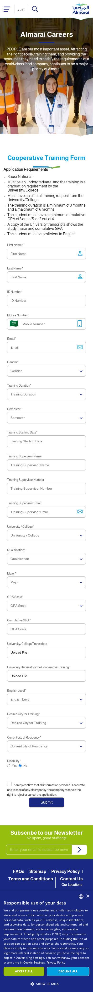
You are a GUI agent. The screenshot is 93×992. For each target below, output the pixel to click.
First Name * (15, 245)
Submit (46, 802)
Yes (14, 765)
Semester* (14, 409)
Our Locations (72, 885)
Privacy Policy (65, 871)
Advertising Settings (30, 958)
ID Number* (15, 292)
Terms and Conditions (30, 879)
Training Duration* (19, 385)
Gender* (12, 362)
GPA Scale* (15, 597)
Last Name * (15, 268)
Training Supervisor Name (24, 456)
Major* (11, 573)
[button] (46, 984)
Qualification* (16, 550)
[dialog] (46, 941)
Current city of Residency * (24, 737)
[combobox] (81, 896)
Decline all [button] (68, 971)
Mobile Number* (18, 315)
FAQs (18, 871)
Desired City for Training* (23, 714)
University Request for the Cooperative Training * (39, 667)
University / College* (20, 526)
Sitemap (37, 871)
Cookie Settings (34, 962)
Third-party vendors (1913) (42, 934)
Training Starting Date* (22, 432)
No (25, 765)
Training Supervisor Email (24, 503)
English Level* (16, 690)
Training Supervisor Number (25, 480)
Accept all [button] (24, 971)
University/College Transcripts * (28, 644)
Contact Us (71, 879)
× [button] (87, 896)
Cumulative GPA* (19, 620)
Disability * (14, 761)
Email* (11, 338)
